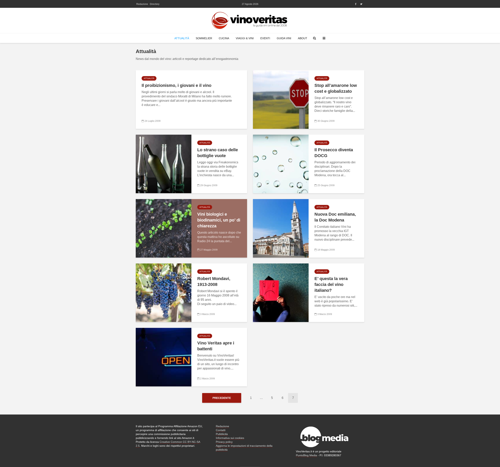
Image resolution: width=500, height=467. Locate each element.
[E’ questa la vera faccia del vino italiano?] (281, 292)
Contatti (220, 430)
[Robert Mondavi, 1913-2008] (163, 292)
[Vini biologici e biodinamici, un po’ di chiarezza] (163, 228)
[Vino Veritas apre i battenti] (163, 356)
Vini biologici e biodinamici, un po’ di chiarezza (218, 220)
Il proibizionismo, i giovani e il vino (176, 85)
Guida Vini (284, 38)
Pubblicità (222, 434)
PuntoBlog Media (306, 455)
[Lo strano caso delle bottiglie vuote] (163, 163)
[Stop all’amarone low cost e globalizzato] (281, 99)
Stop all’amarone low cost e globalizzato (335, 88)
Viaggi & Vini (245, 38)
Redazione (142, 4)
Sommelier (204, 38)
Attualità (181, 38)
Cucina (224, 38)
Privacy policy (224, 441)
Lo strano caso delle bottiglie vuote (217, 152)
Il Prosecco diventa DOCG (333, 152)
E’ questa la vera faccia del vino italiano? (331, 284)
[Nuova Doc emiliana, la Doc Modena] (281, 228)
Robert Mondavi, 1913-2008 (213, 281)
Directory (154, 4)
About (302, 38)
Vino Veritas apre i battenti (215, 346)
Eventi (265, 38)
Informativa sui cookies (230, 437)
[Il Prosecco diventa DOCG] (281, 163)
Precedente (221, 397)
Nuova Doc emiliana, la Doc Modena (335, 217)
